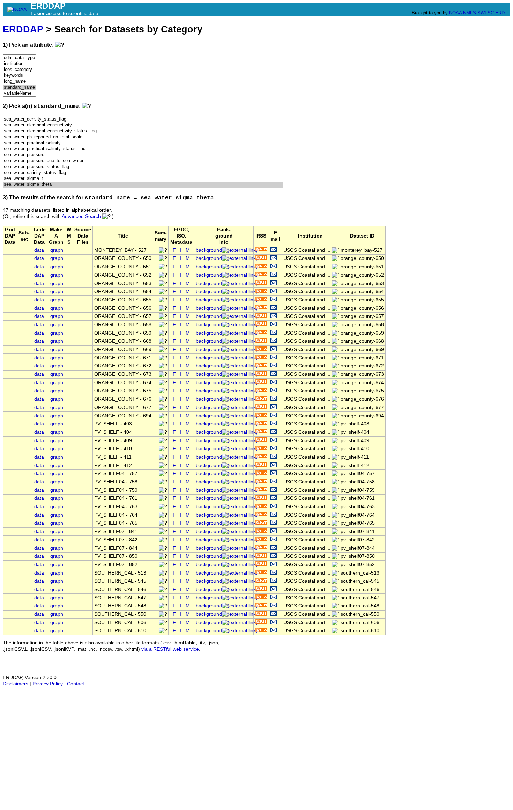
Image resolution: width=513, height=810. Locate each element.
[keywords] (19, 76)
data (39, 250)
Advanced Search (81, 216)
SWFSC (485, 12)
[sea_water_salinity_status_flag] (143, 173)
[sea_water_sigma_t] (143, 179)
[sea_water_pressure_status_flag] (143, 167)
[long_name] (19, 82)
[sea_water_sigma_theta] (143, 185)
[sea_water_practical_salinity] (143, 143)
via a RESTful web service (170, 649)
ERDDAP (23, 29)
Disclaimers (15, 683)
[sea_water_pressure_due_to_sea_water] (143, 161)
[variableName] (19, 93)
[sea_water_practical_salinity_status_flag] (143, 149)
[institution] (19, 64)
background (209, 250)
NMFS (469, 12)
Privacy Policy (47, 683)
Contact (75, 683)
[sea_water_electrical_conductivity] (143, 125)
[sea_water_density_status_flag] (143, 119)
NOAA (455, 12)
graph (56, 250)
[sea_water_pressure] (143, 155)
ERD (500, 12)
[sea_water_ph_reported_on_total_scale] (143, 137)
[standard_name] (19, 87)
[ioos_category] (19, 70)
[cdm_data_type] (19, 58)
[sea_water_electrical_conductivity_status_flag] (143, 131)
